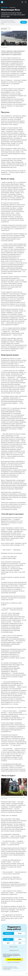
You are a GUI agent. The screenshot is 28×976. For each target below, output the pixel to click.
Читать (24, 22)
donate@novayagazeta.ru (8, 968)
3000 (7, 939)
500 (8, 943)
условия (9, 955)
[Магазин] (22, 2)
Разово (20, 933)
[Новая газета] (2, 2)
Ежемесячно (8, 933)
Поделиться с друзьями (13, 962)
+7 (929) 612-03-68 (6, 969)
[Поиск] (25, 2)
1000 (19, 939)
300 (19, 943)
